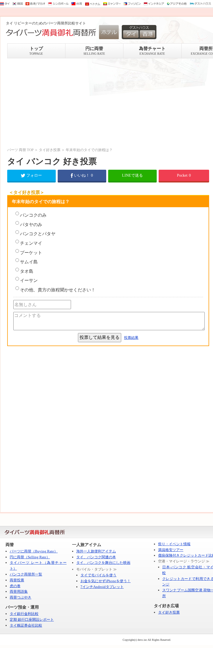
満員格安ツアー (170, 550)
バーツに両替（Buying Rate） (34, 551)
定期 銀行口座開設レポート (32, 619)
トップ (36, 50)
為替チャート (152, 50)
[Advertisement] (108, 103)
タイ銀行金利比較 (24, 614)
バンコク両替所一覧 (26, 574)
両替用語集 (19, 591)
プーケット (31, 252)
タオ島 (26, 271)
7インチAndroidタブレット (102, 587)
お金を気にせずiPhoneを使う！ (105, 581)
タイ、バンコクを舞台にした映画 (103, 563)
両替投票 (17, 580)
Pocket (184, 175)
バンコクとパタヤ (37, 233)
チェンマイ (31, 243)
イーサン (29, 280)
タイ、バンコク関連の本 (96, 557)
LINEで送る (132, 175)
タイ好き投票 (49, 150)
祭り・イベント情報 (174, 544)
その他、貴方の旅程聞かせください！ (57, 289)
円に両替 (94, 50)
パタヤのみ (31, 224)
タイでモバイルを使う (98, 575)
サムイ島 (29, 261)
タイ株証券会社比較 (26, 625)
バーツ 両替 (16, 150)
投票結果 (131, 338)
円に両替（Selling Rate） (30, 557)
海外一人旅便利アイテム (96, 551)
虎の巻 (15, 586)
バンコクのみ (33, 215)
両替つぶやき (20, 597)
